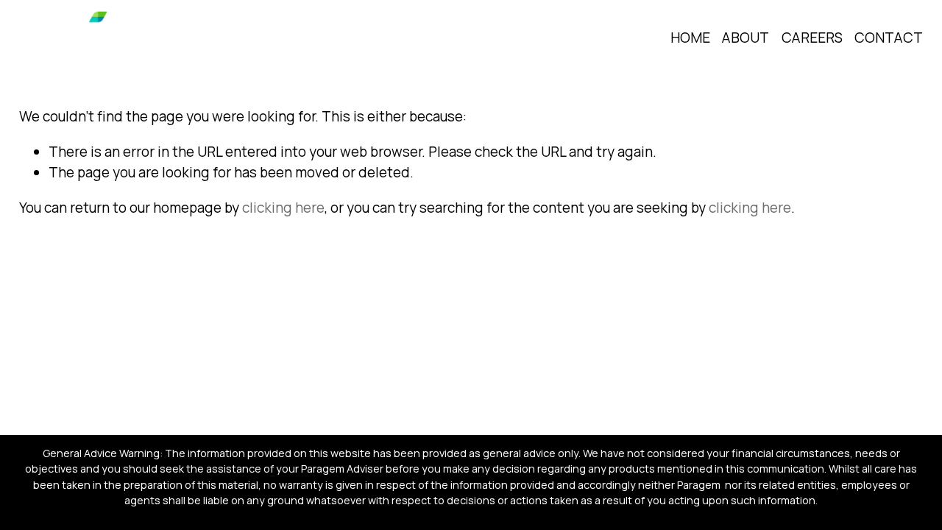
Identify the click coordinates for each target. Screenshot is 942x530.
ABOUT (745, 37)
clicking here (283, 207)
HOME (690, 37)
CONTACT (888, 37)
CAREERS (812, 37)
